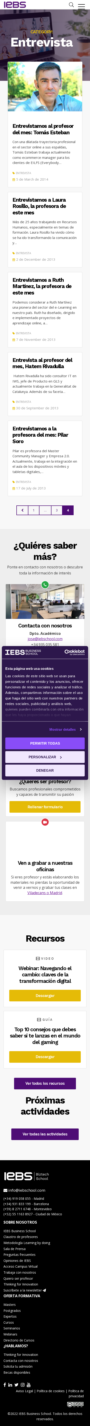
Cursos (8, 1322)
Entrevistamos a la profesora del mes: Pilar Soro (40, 435)
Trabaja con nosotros (19, 1272)
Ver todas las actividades (45, 1134)
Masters (9, 1304)
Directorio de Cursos (18, 1340)
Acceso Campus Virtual (20, 1266)
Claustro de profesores (20, 1237)
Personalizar (42, 757)
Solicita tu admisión (18, 1366)
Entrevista (23, 173)
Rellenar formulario (45, 806)
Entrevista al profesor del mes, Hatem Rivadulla (42, 363)
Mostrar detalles (62, 729)
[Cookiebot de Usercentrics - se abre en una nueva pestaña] (65, 652)
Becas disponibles (16, 1372)
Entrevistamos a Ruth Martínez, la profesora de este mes (42, 286)
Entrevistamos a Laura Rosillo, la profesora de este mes (39, 206)
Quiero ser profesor (18, 1278)
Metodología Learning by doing (26, 1243)
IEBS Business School (19, 1231)
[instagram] (23, 1385)
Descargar (45, 995)
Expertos (10, 1316)
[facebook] (5, 1385)
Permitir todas (45, 743)
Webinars (10, 1334)
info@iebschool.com (26, 1190)
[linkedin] (10, 1385)
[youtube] (29, 1385)
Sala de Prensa (14, 1249)
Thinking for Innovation (20, 1284)
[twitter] (17, 1385)
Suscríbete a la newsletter (23, 1290)
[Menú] (81, 6)
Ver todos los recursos (44, 1083)
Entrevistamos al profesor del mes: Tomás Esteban (43, 129)
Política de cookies (51, 1391)
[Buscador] (71, 4)
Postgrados (12, 1310)
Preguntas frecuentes (19, 1254)
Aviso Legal (24, 1391)
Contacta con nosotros (20, 1360)
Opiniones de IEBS (17, 1260)
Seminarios (11, 1328)
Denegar (45, 770)
